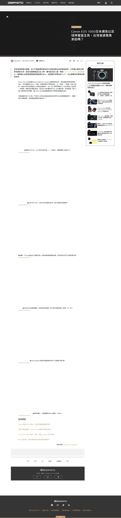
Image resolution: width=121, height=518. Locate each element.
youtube (66, 445)
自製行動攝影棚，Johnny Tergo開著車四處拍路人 (34, 429)
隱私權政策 (66, 510)
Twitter (77, 60)
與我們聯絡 (76, 510)
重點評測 (54, 3)
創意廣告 (59, 461)
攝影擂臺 (71, 3)
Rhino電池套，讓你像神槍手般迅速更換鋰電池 (33, 439)
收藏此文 (42, 61)
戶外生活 (37, 3)
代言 (35, 461)
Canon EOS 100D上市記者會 (74, 72)
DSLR (28, 461)
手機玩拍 (63, 3)
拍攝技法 (29, 3)
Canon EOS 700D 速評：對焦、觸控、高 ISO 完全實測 (36, 434)
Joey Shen (17, 61)
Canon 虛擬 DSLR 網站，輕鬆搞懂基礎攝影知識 (34, 424)
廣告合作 (46, 510)
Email (81, 60)
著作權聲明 (55, 510)
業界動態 (46, 3)
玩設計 (50, 461)
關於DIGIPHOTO (34, 510)
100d (67, 461)
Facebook (70, 60)
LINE (74, 60)
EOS (42, 461)
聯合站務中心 (87, 510)
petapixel (74, 445)
